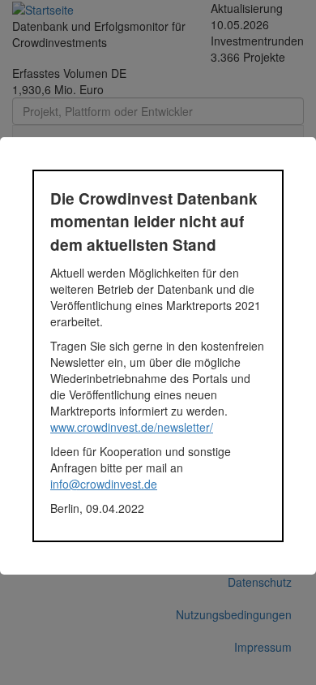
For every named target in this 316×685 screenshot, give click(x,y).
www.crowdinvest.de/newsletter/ (131, 427)
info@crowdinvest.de (103, 484)
